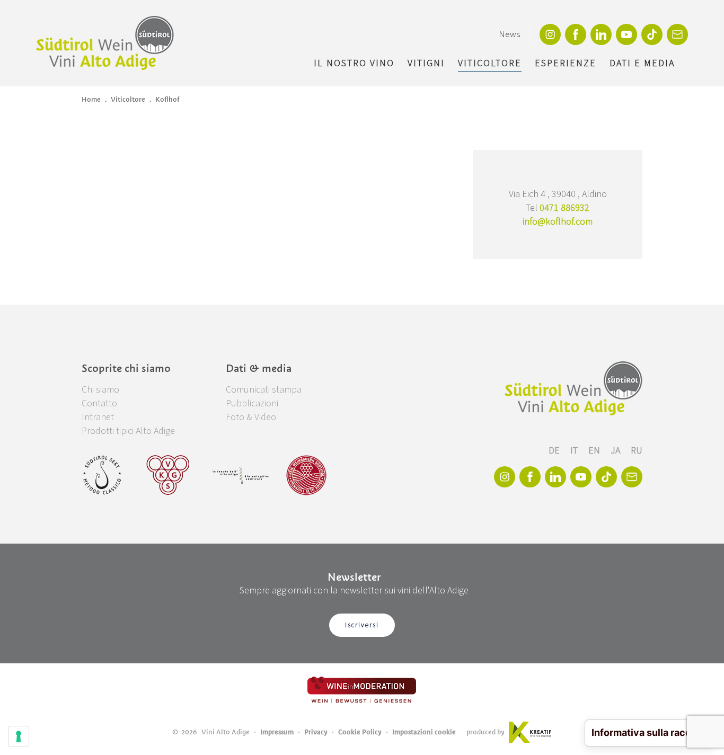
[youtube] (626, 34)
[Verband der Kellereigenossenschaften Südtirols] (168, 475)
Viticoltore (490, 63)
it (575, 450)
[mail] (677, 34)
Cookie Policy (360, 731)
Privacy (316, 731)
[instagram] (550, 34)
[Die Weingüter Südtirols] (241, 475)
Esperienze (565, 63)
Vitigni (426, 63)
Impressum (277, 731)
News (509, 34)
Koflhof (167, 99)
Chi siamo (100, 389)
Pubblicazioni (252, 403)
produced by (485, 731)
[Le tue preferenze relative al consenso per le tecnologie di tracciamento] (18, 736)
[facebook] (575, 34)
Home (91, 99)
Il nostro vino (354, 63)
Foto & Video (251, 417)
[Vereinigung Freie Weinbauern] (306, 475)
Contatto (99, 403)
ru (636, 450)
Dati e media (642, 63)
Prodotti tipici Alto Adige (128, 431)
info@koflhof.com (558, 221)
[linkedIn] (601, 34)
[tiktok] (652, 34)
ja (616, 450)
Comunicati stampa (264, 389)
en (595, 450)
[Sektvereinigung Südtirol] (103, 475)
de (555, 450)
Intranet (98, 417)
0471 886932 (564, 208)
